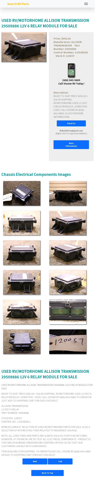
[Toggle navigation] (86, 4)
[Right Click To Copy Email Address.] (71, 132)
